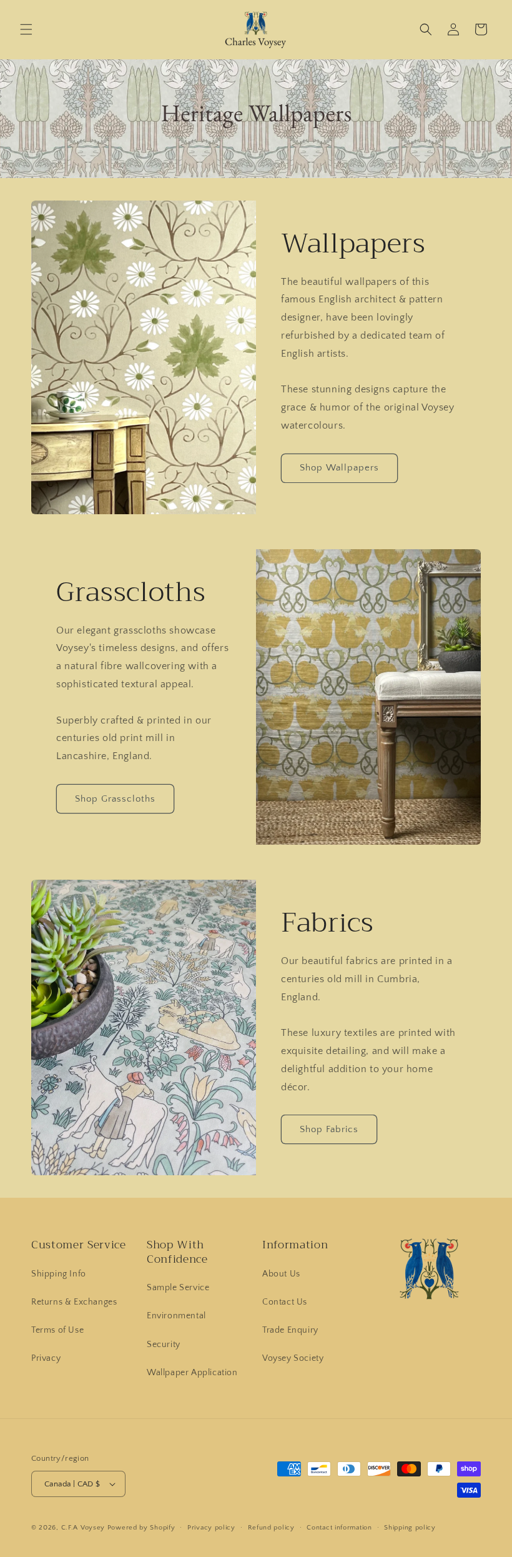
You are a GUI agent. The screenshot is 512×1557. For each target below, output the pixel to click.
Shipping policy (410, 1527)
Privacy (46, 1358)
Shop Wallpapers (339, 467)
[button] (26, 29)
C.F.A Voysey (83, 1527)
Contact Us (284, 1302)
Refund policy (271, 1527)
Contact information (339, 1527)
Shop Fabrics (329, 1129)
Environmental (176, 1316)
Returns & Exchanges (74, 1302)
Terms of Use (57, 1330)
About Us (281, 1274)
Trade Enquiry (290, 1330)
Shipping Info (58, 1274)
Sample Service (178, 1288)
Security (163, 1345)
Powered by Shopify (141, 1527)
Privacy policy (211, 1527)
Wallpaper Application (192, 1373)
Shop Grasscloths (115, 798)
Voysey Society (292, 1358)
